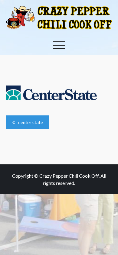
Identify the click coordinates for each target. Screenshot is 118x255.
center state (30, 122)
